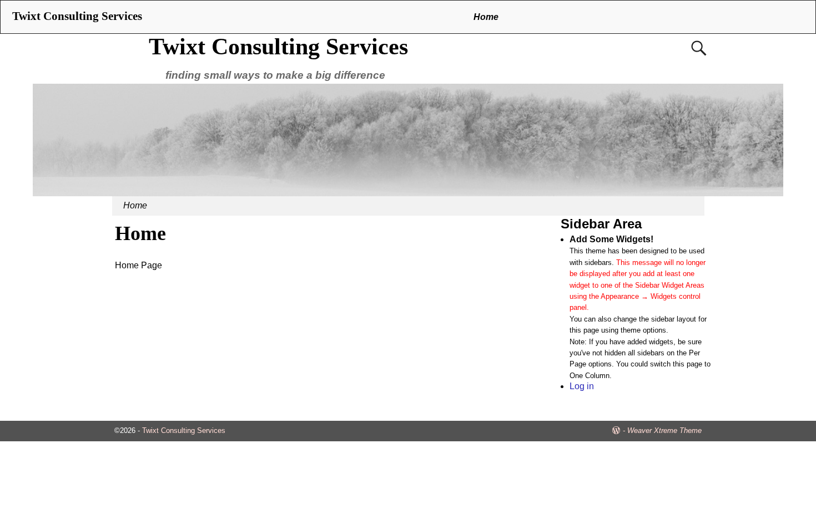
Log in (582, 386)
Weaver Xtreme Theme (664, 430)
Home (486, 17)
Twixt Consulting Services (278, 46)
